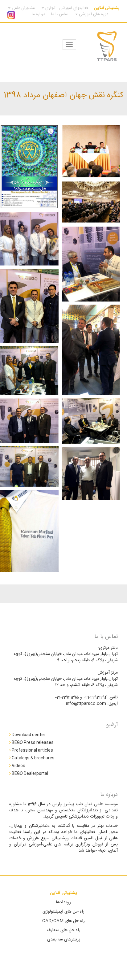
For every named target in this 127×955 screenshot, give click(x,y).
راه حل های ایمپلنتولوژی (63, 911)
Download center (28, 734)
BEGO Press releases (32, 742)
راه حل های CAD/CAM (63, 921)
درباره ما (38, 14)
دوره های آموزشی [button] (93, 14)
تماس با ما (59, 14)
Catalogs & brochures (33, 757)
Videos (18, 765)
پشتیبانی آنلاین (107, 8)
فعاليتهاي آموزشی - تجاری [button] (66, 8)
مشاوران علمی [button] (22, 8)
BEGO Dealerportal (29, 773)
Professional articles (32, 750)
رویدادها (63, 902)
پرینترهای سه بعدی (63, 939)
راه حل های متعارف (63, 930)
